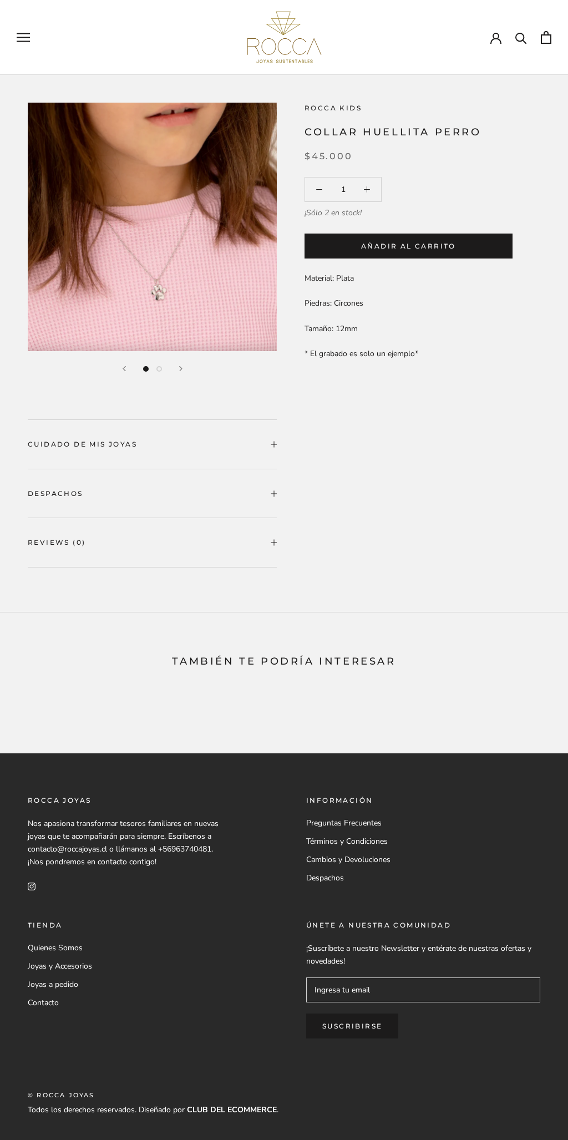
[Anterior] (124, 368)
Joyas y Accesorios (60, 966)
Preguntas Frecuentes (344, 823)
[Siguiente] (180, 368)
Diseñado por (208, 1109)
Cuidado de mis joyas (82, 444)
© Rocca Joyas (61, 1095)
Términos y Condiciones (347, 841)
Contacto (43, 1002)
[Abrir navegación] (23, 37)
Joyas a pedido (53, 984)
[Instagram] (32, 885)
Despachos (55, 493)
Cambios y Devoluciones (348, 859)
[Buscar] (521, 37)
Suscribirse (352, 1026)
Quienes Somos (55, 948)
